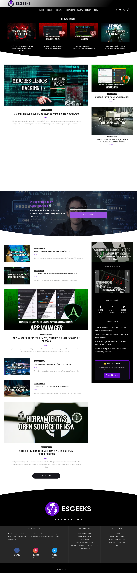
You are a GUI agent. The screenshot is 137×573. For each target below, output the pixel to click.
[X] (58, 519)
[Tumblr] (74, 519)
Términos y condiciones (116, 542)
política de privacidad (59, 220)
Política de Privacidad (117, 539)
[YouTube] (68, 519)
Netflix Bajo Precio (84, 536)
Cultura (80, 10)
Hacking (41, 10)
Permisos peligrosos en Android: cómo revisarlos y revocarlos (55, 274)
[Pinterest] (65, 519)
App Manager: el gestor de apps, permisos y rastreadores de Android (46, 340)
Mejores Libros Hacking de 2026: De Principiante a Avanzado (46, 113)
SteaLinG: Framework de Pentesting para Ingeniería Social (84, 47)
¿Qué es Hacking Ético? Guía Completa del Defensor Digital (115, 47)
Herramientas (70, 10)
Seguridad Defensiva (112, 94)
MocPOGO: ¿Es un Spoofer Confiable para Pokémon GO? (52, 251)
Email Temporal (84, 548)
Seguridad (50, 10)
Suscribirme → (112, 375)
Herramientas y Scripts (39, 248)
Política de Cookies (117, 536)
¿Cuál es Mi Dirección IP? (84, 542)
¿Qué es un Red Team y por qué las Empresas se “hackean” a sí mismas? (21, 48)
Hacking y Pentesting (46, 109)
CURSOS (117, 545)
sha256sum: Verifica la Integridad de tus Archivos (51, 387)
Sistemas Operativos (38, 270)
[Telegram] (116, 10)
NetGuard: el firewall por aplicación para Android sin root (112, 98)
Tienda (96, 10)
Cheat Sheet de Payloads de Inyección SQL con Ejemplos (52, 364)
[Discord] (120, 10)
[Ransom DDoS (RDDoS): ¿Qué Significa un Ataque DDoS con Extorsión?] (112, 281)
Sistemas (59, 10)
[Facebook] (55, 519)
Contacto (88, 10)
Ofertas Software (84, 533)
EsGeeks (45, 117)
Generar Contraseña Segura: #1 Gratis (84, 545)
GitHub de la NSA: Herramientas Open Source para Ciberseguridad (46, 453)
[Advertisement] (68, 169)
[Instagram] (61, 519)
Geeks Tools (84, 539)
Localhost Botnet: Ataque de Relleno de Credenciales (53, 47)
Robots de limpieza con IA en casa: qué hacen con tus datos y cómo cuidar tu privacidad (112, 140)
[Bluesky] (71, 519)
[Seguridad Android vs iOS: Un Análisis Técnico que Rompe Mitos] (112, 252)
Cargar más (46, 476)
